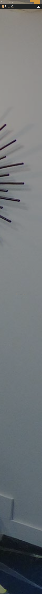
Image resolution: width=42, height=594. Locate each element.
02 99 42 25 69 (10, 3)
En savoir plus (21, 302)
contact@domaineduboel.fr (11, 1)
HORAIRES (37, 3)
